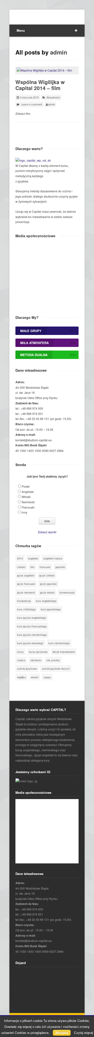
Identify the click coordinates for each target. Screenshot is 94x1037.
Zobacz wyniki (47, 532)
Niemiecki (28, 502)
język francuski (26, 584)
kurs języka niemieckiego (32, 635)
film (32, 567)
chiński (21, 567)
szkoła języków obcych (56, 668)
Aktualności (53, 97)
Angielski (28, 492)
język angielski (25, 575)
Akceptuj (61, 1032)
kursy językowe (38, 652)
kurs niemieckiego (59, 643)
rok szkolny (53, 660)
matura (21, 660)
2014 (20, 558)
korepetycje (24, 601)
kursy (20, 652)
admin (58, 52)
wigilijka (21, 677)
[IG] (26, 781)
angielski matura (52, 558)
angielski (33, 558)
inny (24, 512)
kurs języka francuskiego (32, 626)
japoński (60, 567)
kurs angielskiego (46, 601)
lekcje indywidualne (64, 652)
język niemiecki (26, 592)
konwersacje (67, 592)
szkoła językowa (27, 668)
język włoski (47, 592)
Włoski (26, 497)
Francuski (28, 507)
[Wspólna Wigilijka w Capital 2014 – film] (47, 70)
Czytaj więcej (83, 1032)
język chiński (46, 575)
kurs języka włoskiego (30, 643)
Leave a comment (31, 104)
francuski (45, 567)
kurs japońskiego (51, 609)
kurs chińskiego (26, 609)
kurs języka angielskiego (31, 617)
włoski (34, 677)
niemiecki (35, 660)
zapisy (47, 677)
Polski (26, 486)
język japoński (48, 584)
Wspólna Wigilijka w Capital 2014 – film (40, 84)
